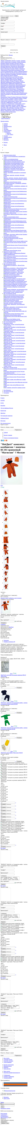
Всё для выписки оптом (10, 264)
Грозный (12, 68)
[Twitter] (3, 440)
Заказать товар (4, 598)
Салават (25, 98)
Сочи (20, 102)
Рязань (20, 98)
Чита (24, 109)
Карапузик (3, 410)
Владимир (3, 67)
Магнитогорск (13, 79)
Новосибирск (19, 87)
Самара (2, 99)
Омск (19, 91)
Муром (21, 80)
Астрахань (13, 62)
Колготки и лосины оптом (10, 367)
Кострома (20, 76)
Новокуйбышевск (20, 86)
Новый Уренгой (5, 90)
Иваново (20, 71)
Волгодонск (15, 67)
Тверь (22, 105)
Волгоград (8, 67)
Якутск (8, 111)
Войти (2, 1107)
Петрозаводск (7, 94)
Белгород (17, 63)
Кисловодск (10, 75)
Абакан (2, 60)
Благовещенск (13, 64)
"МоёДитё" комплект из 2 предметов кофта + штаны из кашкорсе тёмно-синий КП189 (14, 703)
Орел (22, 91)
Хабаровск (11, 107)
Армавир (23, 60)
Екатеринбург (17, 70)
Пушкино (13, 97)
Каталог (6, 125)
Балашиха (3, 63)
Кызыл (21, 78)
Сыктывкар (8, 105)
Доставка (6, 129)
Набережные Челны (11, 82)
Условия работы (8, 137)
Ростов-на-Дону (5, 98)
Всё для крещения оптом (10, 277)
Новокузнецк (12, 86)
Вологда (3, 68)
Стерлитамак (18, 103)
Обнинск (3, 91)
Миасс (8, 80)
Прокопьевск (4, 97)
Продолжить (4, 1121)
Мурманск (16, 80)
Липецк (3, 79)
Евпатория (11, 70)
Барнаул (8, 63)
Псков (9, 97)
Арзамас (18, 60)
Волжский (21, 67)
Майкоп (20, 79)
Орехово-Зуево (9, 93)
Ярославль (13, 111)
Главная (6, 123)
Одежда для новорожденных (11, 159)
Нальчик (22, 82)
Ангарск (13, 60)
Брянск (23, 64)
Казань (14, 72)
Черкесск (20, 109)
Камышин (13, 74)
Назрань (18, 82)
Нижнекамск (12, 85)
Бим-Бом (3, 405)
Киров (5, 75)
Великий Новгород (5, 66)
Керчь (2, 75)
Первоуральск (23, 93)
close (2, 56)
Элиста (13, 110)
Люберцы (7, 79)
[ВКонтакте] (1, 440)
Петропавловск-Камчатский (18, 94)
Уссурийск (3, 107)
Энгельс (18, 110)
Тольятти (3, 106)
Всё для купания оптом (9, 321)
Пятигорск (19, 97)
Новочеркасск (12, 89)
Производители (8, 126)
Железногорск (9, 71)
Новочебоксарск (5, 89)
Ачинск (19, 62)
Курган (14, 78)
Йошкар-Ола (8, 72)
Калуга (25, 72)
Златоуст (16, 71)
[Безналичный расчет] (9, 1090)
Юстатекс (3, 420)
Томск (7, 106)
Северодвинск (11, 101)
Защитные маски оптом (10, 155)
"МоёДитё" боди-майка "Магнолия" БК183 (12, 752)
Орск (15, 93)
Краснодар (3, 78)
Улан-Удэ (18, 106)
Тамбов (18, 105)
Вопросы (6, 138)
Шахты (2, 110)
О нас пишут (10, 134)
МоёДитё (3, 413)
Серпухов (3, 102)
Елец (23, 70)
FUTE (2, 403)
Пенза (18, 93)
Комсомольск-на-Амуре (11, 76)
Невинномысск (4, 83)
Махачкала (3, 80)
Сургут (23, 103)
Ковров (16, 75)
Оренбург (3, 93)
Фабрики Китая (5, 418)
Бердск (21, 63)
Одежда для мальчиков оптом (11, 217)
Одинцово (8, 91)
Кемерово (24, 74)
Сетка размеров (7, 130)
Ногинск (11, 90)
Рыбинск (16, 98)
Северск (17, 101)
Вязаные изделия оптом (10, 251)
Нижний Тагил (4, 86)
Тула (10, 106)
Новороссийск (12, 87)
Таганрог (13, 105)
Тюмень (14, 106)
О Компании (7, 131)
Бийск (7, 64)
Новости (9, 133)
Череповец (15, 109)
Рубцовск (11, 98)
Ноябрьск (21, 90)
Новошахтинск (20, 89)
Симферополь (9, 102)
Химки (21, 107)
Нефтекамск (12, 83)
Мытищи (3, 82)
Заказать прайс (4, 17)
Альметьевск (8, 60)
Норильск (16, 90)
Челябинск (9, 109)
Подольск (3, 95)
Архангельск (7, 62)
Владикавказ (21, 66)
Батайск (12, 63)
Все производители (6, 423)
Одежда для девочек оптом (10, 196)
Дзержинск (22, 68)
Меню (5, 145)
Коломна (3, 76)
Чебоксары (3, 109)
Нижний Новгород (21, 85)
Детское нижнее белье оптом (11, 237)
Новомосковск (4, 87)
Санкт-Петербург (9, 99)
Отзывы (6, 135)
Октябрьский (14, 91)
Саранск (16, 99)
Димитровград (4, 70)
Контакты (6, 139)
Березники (3, 64)
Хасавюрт (16, 107)
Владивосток (14, 66)
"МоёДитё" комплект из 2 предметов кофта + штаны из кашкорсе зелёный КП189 (14, 728)
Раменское (24, 97)
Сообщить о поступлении (14, 598)
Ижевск (25, 71)
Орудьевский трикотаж (6, 415)
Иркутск (3, 72)
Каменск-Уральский (6, 74)
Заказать (3, 884)
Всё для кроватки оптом (10, 293)
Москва (11, 55)
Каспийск (19, 74)
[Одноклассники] (5, 440)
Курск (18, 78)
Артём (2, 62)
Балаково (23, 62)
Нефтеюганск (18, 83)
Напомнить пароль (5, 1108)
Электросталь (8, 110)
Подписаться (18, 429)
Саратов (20, 99)
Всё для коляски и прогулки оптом (12, 309)
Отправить (3, 623)
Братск (19, 64)
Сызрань (3, 105)
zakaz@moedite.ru (5, 118)
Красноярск (9, 78)
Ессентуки (3, 71)
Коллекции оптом (8, 323)
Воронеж (7, 68)
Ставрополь (4, 103)
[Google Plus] (6, 440)
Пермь (2, 94)
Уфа (7, 107)
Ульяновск (23, 106)
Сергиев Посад (23, 101)
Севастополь (4, 101)
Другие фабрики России (7, 408)
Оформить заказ (5, 1123)
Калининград (19, 72)
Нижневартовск (5, 85)
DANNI (3, 400)
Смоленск (15, 102)
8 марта (2, 398)
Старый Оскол (10, 103)
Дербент (17, 68)
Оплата (5, 127)
